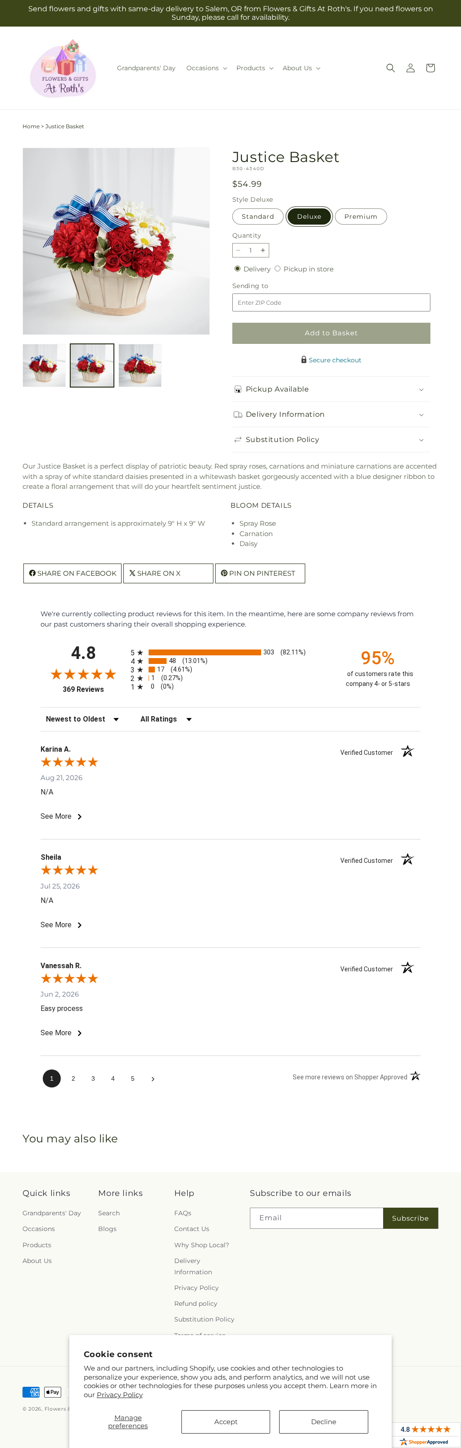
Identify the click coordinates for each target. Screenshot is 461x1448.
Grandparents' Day (52, 1213)
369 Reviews (94, 689)
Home (31, 126)
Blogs (107, 1229)
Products (37, 1245)
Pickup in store (309, 269)
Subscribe (410, 1218)
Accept (226, 1421)
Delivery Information (193, 1266)
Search (109, 1213)
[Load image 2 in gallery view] (91, 365)
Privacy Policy (120, 1394)
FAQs (182, 1213)
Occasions (39, 1229)
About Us (37, 1261)
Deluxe (309, 216)
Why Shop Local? (201, 1245)
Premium (361, 216)
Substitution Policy (204, 1319)
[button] (206, 68)
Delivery (258, 269)
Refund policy (195, 1303)
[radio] (230, 652)
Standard (258, 216)
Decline (323, 1421)
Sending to (264, 286)
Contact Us (191, 1229)
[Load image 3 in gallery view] (140, 365)
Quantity (246, 235)
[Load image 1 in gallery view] (44, 365)
